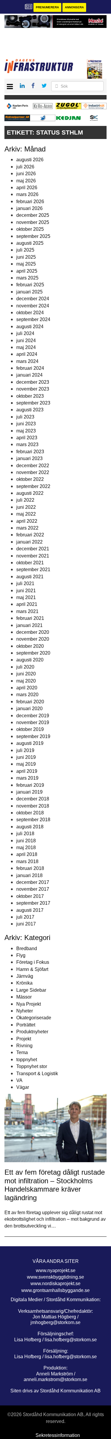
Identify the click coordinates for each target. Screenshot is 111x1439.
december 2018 (32, 798)
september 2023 (33, 402)
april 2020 (26, 687)
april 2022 (26, 521)
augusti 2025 (30, 243)
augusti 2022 (30, 493)
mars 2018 (27, 861)
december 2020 (32, 632)
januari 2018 (29, 875)
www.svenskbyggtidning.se (55, 1277)
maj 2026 (26, 180)
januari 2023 (29, 458)
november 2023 (32, 388)
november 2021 (32, 555)
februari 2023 (30, 451)
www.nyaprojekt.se (55, 1270)
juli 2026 (25, 166)
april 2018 (26, 854)
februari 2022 (30, 534)
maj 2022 (26, 513)
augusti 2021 (30, 576)
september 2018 (33, 819)
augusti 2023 (30, 409)
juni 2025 (26, 257)
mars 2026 (27, 194)
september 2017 (33, 903)
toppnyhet (26, 1059)
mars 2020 (27, 694)
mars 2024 (27, 361)
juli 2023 (25, 416)
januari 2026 (29, 208)
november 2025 (32, 222)
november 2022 (32, 472)
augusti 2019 (30, 743)
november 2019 (32, 722)
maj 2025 (26, 263)
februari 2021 (30, 618)
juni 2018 (26, 840)
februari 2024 (30, 368)
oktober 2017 (30, 896)
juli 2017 (25, 917)
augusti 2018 (30, 826)
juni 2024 (26, 340)
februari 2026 (30, 201)
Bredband (26, 948)
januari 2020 (29, 708)
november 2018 (32, 805)
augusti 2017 (30, 910)
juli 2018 (25, 833)
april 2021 (26, 604)
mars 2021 (27, 611)
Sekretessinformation (58, 1435)
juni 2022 (26, 507)
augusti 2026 (30, 159)
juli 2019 (25, 750)
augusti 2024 (30, 326)
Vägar (22, 1087)
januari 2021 (29, 625)
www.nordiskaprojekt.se (55, 1283)
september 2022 (33, 486)
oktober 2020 (30, 646)
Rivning (24, 1045)
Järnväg (24, 976)
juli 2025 (25, 249)
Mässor (24, 996)
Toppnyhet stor (31, 1066)
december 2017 (32, 882)
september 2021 (33, 569)
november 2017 (32, 889)
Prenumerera (47, 7)
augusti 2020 (30, 659)
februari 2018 (30, 868)
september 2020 (33, 652)
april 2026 (26, 187)
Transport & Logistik (37, 1073)
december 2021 (32, 548)
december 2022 (32, 465)
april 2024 (26, 354)
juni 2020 (26, 673)
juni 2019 (26, 757)
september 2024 (33, 319)
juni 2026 (26, 173)
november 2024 (32, 305)
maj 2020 (26, 680)
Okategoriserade (33, 1017)
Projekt (23, 1038)
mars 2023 (27, 444)
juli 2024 (25, 333)
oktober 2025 (30, 229)
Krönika (24, 982)
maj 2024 (26, 347)
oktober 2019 (30, 729)
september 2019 (33, 736)
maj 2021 (26, 597)
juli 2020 (25, 666)
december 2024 (32, 298)
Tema (22, 1052)
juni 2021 (26, 590)
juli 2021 (25, 583)
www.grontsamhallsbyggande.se (55, 1290)
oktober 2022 (30, 479)
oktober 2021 (30, 562)
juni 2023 (26, 423)
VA (19, 1080)
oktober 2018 (30, 812)
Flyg (20, 955)
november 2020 (32, 639)
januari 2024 (29, 374)
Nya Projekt (28, 1004)
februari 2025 (30, 284)
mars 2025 (27, 277)
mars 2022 (27, 527)
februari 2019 (30, 785)
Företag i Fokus (32, 962)
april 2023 (26, 437)
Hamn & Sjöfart (32, 969)
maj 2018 (26, 847)
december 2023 (32, 382)
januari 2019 (29, 791)
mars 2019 (27, 778)
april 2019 (26, 771)
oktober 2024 (30, 312)
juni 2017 (26, 923)
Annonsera (74, 7)
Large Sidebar (31, 990)
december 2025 (32, 215)
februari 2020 (30, 701)
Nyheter (24, 1010)
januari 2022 (29, 541)
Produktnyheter (32, 1031)
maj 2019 (26, 764)
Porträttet (25, 1024)
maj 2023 (26, 430)
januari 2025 (29, 291)
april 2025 (26, 271)
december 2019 (32, 715)
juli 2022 (25, 500)
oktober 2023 (30, 396)
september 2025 (33, 236)
